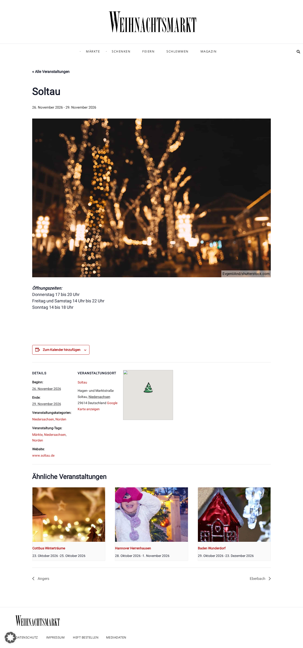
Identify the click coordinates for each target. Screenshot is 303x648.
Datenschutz (26, 637)
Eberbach (258, 578)
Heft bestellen (85, 637)
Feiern (148, 51)
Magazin (209, 51)
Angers (43, 578)
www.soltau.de (43, 455)
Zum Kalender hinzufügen (61, 350)
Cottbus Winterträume (48, 548)
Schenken (121, 51)
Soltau (82, 382)
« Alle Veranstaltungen (51, 71)
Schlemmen (177, 51)
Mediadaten (116, 637)
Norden (60, 419)
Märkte (93, 51)
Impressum (55, 637)
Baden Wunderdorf (212, 548)
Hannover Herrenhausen (133, 548)
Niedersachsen (43, 419)
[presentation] (68, 514)
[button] (10, 637)
